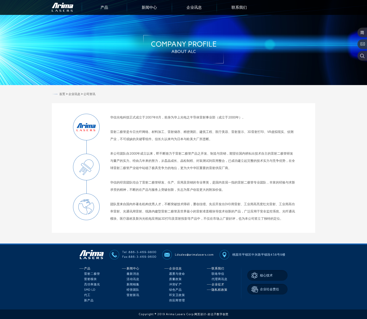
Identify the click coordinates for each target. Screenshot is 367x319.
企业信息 (175, 268)
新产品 (89, 300)
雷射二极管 (92, 274)
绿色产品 (175, 290)
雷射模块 (90, 279)
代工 (87, 295)
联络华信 (218, 274)
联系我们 (239, 7)
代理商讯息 (219, 279)
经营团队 (133, 290)
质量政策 (175, 279)
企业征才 (218, 284)
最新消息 (133, 274)
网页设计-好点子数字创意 (211, 314)
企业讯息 (194, 7)
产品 (104, 7)
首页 (62, 94)
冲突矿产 (175, 284)
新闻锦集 (133, 284)
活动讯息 (133, 279)
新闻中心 (149, 7)
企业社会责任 (269, 289)
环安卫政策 (177, 295)
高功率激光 (92, 284)
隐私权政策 (219, 290)
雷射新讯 (133, 295)
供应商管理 (177, 300)
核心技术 (266, 275)
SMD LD (90, 290)
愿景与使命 (177, 274)
